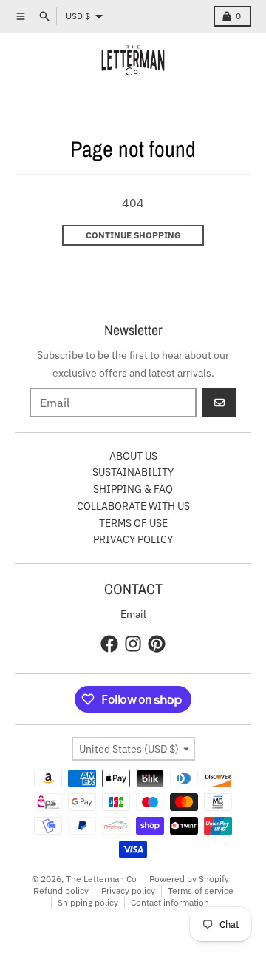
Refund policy (61, 890)
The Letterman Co (101, 878)
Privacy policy (128, 890)
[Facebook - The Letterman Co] (109, 644)
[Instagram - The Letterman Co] (133, 644)
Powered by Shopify (189, 878)
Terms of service (200, 890)
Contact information (170, 902)
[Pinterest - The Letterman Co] (157, 644)
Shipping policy (88, 902)
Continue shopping (133, 234)
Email (133, 614)
